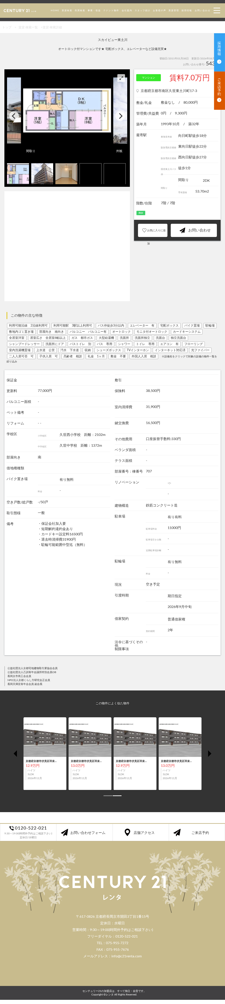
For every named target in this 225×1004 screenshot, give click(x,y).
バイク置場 (192, 325)
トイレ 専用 (145, 344)
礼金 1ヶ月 (96, 356)
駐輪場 (210, 325)
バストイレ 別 (80, 344)
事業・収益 (94, 10)
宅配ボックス (169, 325)
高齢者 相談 (73, 356)
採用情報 (186, 10)
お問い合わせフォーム (87, 833)
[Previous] (14, 116)
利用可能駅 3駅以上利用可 (72, 325)
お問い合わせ (202, 10)
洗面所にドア (54, 344)
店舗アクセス (144, 833)
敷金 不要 (118, 356)
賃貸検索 (67, 10)
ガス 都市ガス (82, 338)
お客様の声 (159, 10)
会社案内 (127, 10)
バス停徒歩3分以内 (111, 325)
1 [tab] (105, 797)
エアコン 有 (169, 344)
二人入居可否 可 (21, 356)
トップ (6, 27)
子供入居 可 (48, 356)
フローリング (193, 344)
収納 (88, 350)
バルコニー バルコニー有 (88, 331)
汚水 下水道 (69, 350)
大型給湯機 (106, 338)
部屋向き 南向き (51, 331)
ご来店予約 (200, 833)
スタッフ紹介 (143, 10)
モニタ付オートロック (151, 331)
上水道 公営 (45, 350)
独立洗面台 (178, 338)
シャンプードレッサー (24, 344)
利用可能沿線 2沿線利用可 (28, 325)
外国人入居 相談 (144, 356)
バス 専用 (104, 344)
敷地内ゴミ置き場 (21, 331)
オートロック (121, 331)
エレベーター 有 (142, 325)
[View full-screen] (121, 78)
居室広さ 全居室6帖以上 (48, 338)
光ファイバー (200, 350)
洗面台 (160, 338)
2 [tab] (115, 797)
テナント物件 (111, 10)
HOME (55, 10)
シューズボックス (108, 350)
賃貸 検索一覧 (28, 27)
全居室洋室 (16, 338)
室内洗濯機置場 (20, 350)
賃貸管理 (174, 10)
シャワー (124, 344)
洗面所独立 (142, 338)
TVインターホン (138, 350)
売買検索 (80, 10)
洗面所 (124, 338)
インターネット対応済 (170, 350)
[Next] (120, 116)
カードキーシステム (187, 331)
